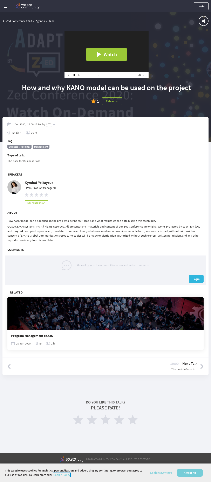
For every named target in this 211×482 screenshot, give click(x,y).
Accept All (190, 473)
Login (201, 6)
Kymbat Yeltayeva (39, 182)
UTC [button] (49, 124)
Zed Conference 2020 (19, 21)
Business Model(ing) (19, 146)
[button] (6, 6)
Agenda (40, 21)
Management (41, 146)
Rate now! (112, 101)
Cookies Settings (161, 473)
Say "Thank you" (36, 202)
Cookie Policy (61, 475)
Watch (110, 54)
